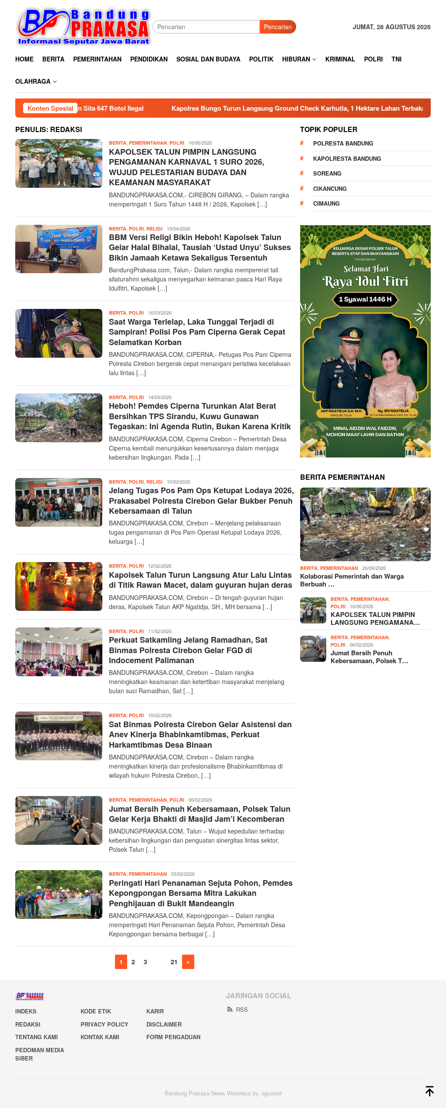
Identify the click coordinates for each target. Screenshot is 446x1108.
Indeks (26, 1011)
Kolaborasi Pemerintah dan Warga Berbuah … (352, 580)
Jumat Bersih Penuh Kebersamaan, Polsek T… (370, 656)
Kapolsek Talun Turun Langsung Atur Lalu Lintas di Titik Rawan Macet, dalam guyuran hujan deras (200, 579)
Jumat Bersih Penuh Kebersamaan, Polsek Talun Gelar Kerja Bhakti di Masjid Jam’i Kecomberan (200, 813)
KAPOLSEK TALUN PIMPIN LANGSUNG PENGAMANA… (375, 618)
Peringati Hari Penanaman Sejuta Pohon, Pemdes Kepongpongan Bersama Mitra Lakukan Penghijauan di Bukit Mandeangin (201, 893)
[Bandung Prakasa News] (83, 26)
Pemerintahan (148, 142)
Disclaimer (164, 1024)
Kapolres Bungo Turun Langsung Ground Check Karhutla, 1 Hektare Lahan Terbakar (263, 108)
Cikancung (330, 188)
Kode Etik (96, 1011)
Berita (117, 142)
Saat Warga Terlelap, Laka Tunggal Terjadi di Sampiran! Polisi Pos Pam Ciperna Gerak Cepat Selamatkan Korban (197, 332)
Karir (155, 1011)
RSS (242, 1009)
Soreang (327, 173)
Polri (176, 142)
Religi (154, 228)
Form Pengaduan (173, 1037)
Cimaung (326, 203)
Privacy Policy (104, 1024)
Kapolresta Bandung (347, 158)
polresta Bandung (343, 143)
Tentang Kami (36, 1037)
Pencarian (278, 26)
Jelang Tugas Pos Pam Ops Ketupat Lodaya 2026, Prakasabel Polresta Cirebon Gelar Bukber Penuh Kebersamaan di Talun (201, 500)
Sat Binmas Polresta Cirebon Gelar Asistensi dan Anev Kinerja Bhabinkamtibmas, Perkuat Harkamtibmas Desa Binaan (200, 734)
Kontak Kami (100, 1037)
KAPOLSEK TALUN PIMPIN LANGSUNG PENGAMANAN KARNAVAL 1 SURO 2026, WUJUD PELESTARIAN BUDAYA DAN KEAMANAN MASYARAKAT (186, 167)
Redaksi (28, 1024)
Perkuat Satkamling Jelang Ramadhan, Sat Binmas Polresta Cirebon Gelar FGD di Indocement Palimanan (188, 650)
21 (174, 961)
